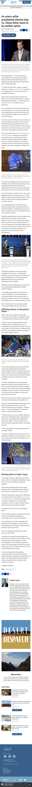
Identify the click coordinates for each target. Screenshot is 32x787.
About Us (5, 768)
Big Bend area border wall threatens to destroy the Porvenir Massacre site (21, 703)
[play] (2, 784)
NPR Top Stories (10, 569)
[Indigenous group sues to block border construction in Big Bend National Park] (6, 728)
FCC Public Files (6, 771)
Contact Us (5, 769)
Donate (27, 2)
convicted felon (18, 89)
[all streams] (30, 784)
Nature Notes (16, 674)
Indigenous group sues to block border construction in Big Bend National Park (20, 727)
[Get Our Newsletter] (16, 634)
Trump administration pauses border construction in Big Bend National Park (20, 717)
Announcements (7, 770)
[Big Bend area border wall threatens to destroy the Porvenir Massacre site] (6, 704)
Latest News (5, 687)
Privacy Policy (6, 773)
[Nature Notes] (16, 661)
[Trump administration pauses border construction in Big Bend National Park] (6, 718)
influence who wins (7, 103)
